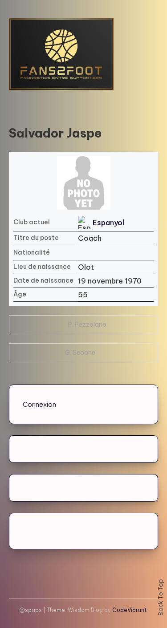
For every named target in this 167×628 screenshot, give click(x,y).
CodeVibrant (129, 610)
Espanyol (108, 222)
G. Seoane (80, 352)
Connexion (39, 404)
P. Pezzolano (87, 324)
